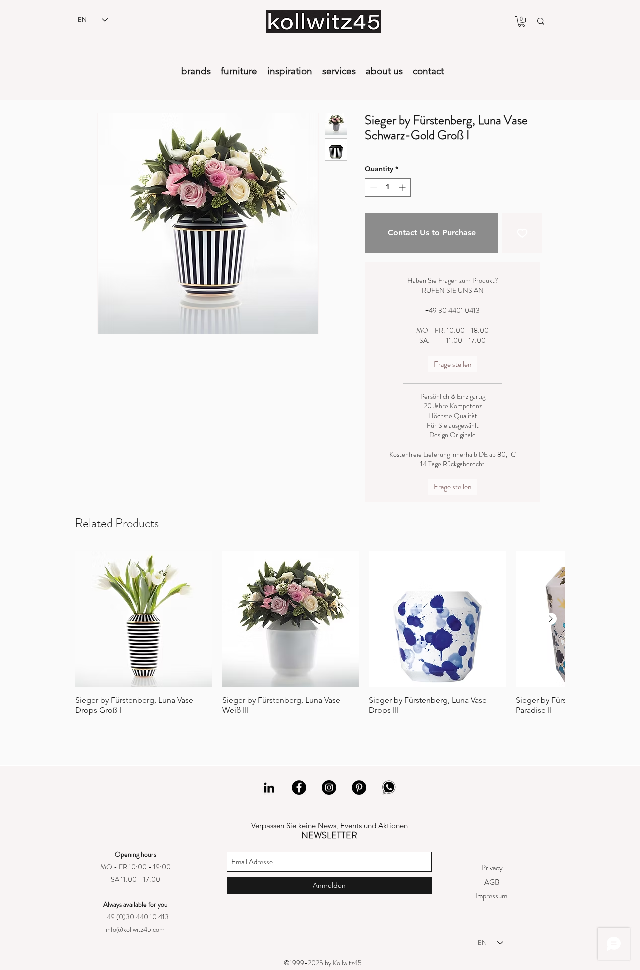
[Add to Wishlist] (522, 233)
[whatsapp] (389, 787)
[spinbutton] (388, 187)
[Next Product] (551, 619)
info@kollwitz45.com (135, 929)
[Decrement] (372, 187)
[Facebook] (299, 787)
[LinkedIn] (269, 787)
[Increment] (403, 187)
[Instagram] (329, 787)
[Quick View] (144, 619)
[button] (522, 21)
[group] (320, 640)
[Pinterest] (359, 787)
